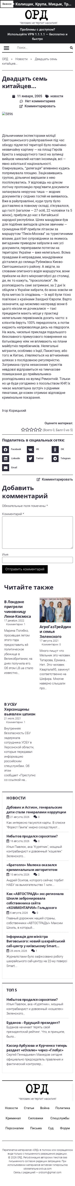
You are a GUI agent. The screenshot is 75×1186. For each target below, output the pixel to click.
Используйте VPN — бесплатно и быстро (38, 34)
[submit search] (71, 47)
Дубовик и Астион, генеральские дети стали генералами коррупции (36, 809)
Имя (5, 554)
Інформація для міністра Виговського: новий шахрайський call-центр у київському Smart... (35, 941)
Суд (51, 1128)
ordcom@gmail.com (50, 1172)
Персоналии (14, 1128)
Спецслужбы (59, 1118)
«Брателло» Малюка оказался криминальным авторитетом (31, 867)
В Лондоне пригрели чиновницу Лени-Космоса (17, 609)
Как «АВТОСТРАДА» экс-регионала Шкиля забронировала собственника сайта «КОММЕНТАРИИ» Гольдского (35, 900)
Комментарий (13, 514)
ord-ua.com (45, 1168)
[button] (6, 47)
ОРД (5, 59)
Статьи (29, 1108)
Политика (62, 1108)
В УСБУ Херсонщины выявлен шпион (19, 709)
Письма (36, 1128)
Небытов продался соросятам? (32, 836)
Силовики (35, 1118)
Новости (21, 59)
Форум (65, 1128)
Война (44, 1108)
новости (56, 96)
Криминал (13, 1118)
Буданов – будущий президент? (33, 1022)
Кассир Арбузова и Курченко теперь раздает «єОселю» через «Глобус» (36, 1047)
